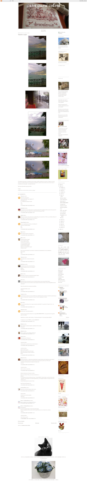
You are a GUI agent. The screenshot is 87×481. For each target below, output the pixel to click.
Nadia (22, 273)
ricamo (60, 252)
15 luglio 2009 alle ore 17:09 (28, 212)
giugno (61, 219)
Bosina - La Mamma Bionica (25, 400)
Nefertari (22, 324)
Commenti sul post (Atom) (25, 425)
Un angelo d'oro (62, 204)
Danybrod (61, 287)
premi (66, 250)
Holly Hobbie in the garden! (63, 215)
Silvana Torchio (23, 222)
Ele (21, 279)
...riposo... (61, 196)
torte (61, 253)
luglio (61, 195)
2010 (60, 184)
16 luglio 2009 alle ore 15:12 (28, 328)
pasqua (63, 250)
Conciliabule (60, 271)
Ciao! (61, 208)
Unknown (22, 196)
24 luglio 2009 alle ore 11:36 (28, 412)
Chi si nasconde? (63, 213)
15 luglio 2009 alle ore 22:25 (28, 254)
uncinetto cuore (60, 254)
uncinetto (67, 253)
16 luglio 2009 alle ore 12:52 (28, 321)
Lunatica (22, 294)
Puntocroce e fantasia (63, 290)
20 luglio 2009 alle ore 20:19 (28, 397)
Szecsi (22, 336)
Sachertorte (22, 208)
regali (68, 250)
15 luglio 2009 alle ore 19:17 (28, 235)
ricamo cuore (64, 252)
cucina (59, 249)
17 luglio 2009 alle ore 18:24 (28, 355)
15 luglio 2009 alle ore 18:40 (28, 229)
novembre (62, 189)
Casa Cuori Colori (63, 126)
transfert (64, 253)
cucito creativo (64, 249)
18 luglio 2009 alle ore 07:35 (28, 364)
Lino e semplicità (63, 211)
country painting (67, 248)
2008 (60, 229)
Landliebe (60, 278)
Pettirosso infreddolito (63, 298)
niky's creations (62, 305)
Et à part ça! (60, 275)
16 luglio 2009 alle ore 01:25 (28, 271)
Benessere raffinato (63, 198)
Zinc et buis (60, 282)
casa (68, 246)
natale (61, 250)
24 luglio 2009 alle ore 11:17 (28, 403)
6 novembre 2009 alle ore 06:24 (28, 418)
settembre (62, 192)
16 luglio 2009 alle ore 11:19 (28, 306)
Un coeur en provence (61, 280)
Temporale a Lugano (22, 34)
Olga (21, 231)
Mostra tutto (67, 317)
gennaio (61, 227)
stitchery (68, 252)
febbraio (61, 225)
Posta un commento (21, 421)
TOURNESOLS (62, 288)
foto (68, 249)
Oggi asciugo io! (63, 201)
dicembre (62, 187)
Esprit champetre (61, 274)
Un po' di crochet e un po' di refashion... (66, 300)
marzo (61, 224)
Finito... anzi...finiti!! (63, 210)
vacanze (64, 254)
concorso (63, 248)
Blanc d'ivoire (60, 270)
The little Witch (23, 387)
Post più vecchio (54, 423)
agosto (61, 193)
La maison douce (61, 276)
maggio (61, 221)
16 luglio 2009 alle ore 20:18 (28, 339)
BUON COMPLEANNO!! (64, 202)
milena (22, 215)
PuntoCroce (23, 264)
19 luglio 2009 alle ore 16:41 (28, 384)
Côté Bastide (60, 272)
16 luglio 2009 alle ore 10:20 (28, 299)
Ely (21, 302)
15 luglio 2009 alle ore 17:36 (28, 219)
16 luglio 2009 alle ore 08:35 (28, 291)
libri (58, 250)
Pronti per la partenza (63, 207)
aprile (61, 222)
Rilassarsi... (62, 217)
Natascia (22, 357)
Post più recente (20, 423)
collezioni (60, 248)
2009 (60, 186)
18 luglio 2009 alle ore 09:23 (28, 370)
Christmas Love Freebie (66, 307)
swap (59, 253)
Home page (37, 423)
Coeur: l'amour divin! (63, 199)
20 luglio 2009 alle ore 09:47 (28, 390)
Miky (22, 237)
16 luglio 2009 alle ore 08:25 (28, 277)
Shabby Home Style (61, 279)
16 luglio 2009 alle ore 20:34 (28, 345)
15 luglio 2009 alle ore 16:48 (28, 205)
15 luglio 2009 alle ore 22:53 (28, 261)
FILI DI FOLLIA (62, 312)
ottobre (61, 190)
